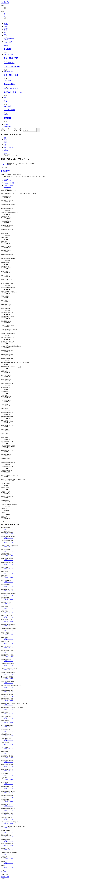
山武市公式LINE (8, 41)
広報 (5, 138)
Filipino (5, 29)
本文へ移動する (5, 3)
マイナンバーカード (9, 147)
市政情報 (6, 114)
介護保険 (6, 150)
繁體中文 (6, 24)
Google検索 (7, 124)
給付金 (5, 142)
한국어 (5, 30)
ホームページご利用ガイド (11, 182)
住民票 (5, 141)
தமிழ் (5, 34)
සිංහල (5, 35)
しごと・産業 (7, 106)
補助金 (5, 139)
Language (3, 20)
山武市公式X (7, 39)
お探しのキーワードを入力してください (11, 129)
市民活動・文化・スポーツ (11, 88)
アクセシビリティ (8, 185)
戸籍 (5, 144)
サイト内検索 (7, 126)
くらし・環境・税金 (9, 63)
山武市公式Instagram (9, 38)
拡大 (5, 9)
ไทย (5, 32)
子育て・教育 (7, 80)
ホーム (5, 153)
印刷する (6, 167)
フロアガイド (7, 187)
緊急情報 (6, 45)
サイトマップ (7, 180)
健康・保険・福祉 (8, 71)
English (5, 23)
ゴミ (5, 146)
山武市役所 (5, 171)
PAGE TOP (3, 871)
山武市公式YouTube (9, 43)
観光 (5, 97)
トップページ (4, 164)
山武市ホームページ (6, 1)
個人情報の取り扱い (9, 183)
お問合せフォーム (8, 529)
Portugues (6, 28)
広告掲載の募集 (5, 877)
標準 (5, 7)
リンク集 (6, 179)
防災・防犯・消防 (8, 54)
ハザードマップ (8, 149)
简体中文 (6, 26)
